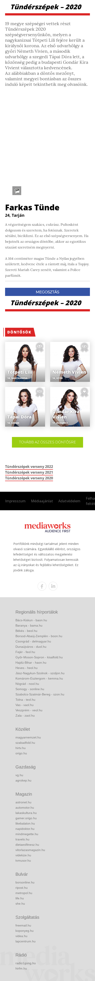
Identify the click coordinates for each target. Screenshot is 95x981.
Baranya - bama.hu (28, 625)
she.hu (20, 903)
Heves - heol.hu (26, 668)
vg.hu (19, 775)
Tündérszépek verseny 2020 (29, 478)
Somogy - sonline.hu (29, 689)
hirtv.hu (20, 748)
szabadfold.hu (25, 742)
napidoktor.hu (24, 828)
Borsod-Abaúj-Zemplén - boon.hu (38, 636)
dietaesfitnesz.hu (27, 844)
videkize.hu (23, 855)
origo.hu (21, 753)
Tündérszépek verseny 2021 (29, 472)
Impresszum (15, 501)
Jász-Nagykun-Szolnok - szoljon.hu (40, 673)
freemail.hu (23, 925)
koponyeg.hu (24, 930)
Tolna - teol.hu (25, 699)
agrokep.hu (23, 780)
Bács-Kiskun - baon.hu (31, 620)
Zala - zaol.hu (25, 715)
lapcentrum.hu (25, 941)
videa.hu (21, 936)
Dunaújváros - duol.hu (30, 646)
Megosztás (47, 292)
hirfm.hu (21, 968)
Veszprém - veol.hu (28, 710)
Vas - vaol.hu (24, 705)
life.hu (19, 898)
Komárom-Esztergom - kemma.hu (39, 678)
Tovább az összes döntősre (47, 442)
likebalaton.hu (25, 823)
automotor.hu (24, 807)
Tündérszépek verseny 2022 (29, 466)
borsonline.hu (24, 882)
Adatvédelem (69, 501)
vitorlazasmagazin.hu (30, 850)
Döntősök (19, 332)
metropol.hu (23, 893)
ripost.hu (21, 887)
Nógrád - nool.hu (27, 683)
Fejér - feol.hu (25, 652)
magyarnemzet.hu (28, 737)
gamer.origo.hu (26, 818)
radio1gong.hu (25, 963)
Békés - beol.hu (26, 631)
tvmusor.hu (23, 860)
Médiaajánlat (42, 501)
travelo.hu (22, 839)
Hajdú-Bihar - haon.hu (30, 662)
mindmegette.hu (26, 834)
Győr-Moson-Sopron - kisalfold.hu (39, 657)
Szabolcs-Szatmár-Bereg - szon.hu (39, 694)
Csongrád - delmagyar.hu (33, 641)
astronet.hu (23, 802)
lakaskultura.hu (26, 813)
